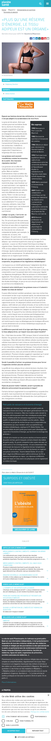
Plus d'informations (9, 682)
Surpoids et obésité (11, 12)
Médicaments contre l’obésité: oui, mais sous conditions (22, 564)
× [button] (48, 695)
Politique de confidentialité (40, 712)
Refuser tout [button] (37, 731)
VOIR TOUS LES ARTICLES (13, 483)
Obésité (6, 621)
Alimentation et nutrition (26, 10)
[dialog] (25, 717)
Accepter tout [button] (13, 731)
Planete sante (6, 3)
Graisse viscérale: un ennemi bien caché (20, 575)
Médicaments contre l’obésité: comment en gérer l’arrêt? (24, 552)
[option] (25, 105)
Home (4, 10)
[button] (31, 38)
